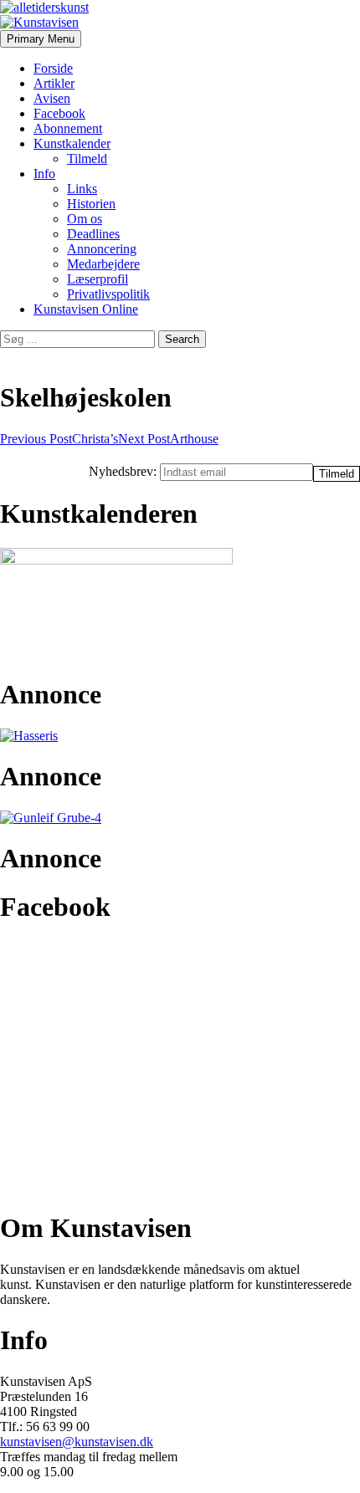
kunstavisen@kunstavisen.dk (76, 1441)
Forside (53, 68)
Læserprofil (97, 279)
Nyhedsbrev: (124, 471)
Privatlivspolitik (108, 294)
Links (82, 189)
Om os (84, 219)
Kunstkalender (72, 143)
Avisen (51, 98)
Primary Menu (41, 39)
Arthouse (168, 439)
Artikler (54, 83)
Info (44, 173)
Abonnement (67, 128)
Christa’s (59, 439)
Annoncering (101, 249)
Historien (91, 204)
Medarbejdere (103, 264)
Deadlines (93, 234)
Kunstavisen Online (85, 309)
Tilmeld (87, 158)
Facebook (59, 113)
